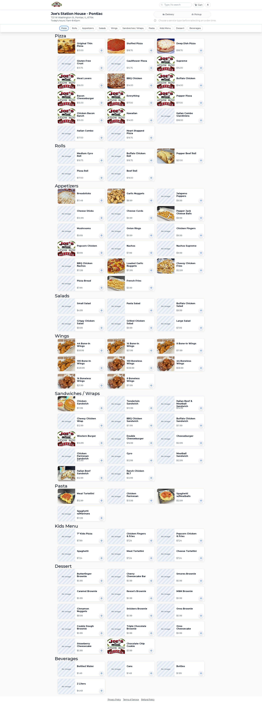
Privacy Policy (114, 699)
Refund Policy (147, 699)
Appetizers (88, 28)
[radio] (168, 14)
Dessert (180, 28)
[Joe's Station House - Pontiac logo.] (56, 4)
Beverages (195, 28)
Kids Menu (165, 28)
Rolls (74, 28)
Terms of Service (131, 699)
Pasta (151, 28)
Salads (102, 28)
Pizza (64, 28)
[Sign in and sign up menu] (208, 4)
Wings (114, 28)
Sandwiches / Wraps (133, 28)
